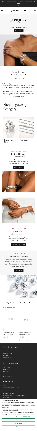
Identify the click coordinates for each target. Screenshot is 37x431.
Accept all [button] (18, 420)
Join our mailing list (6, 1)
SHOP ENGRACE (18, 30)
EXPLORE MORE (18, 270)
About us (6, 351)
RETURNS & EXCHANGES (9, 374)
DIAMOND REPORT (8, 376)
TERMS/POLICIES (7, 358)
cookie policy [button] (26, 416)
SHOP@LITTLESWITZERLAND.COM (11, 387)
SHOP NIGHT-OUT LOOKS (18, 244)
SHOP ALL (5, 114)
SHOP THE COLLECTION (18, 78)
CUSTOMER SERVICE (8, 393)
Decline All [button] (18, 427)
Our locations (7, 353)
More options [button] (18, 423)
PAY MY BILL (6, 371)
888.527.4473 (6, 397)
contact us (7, 367)
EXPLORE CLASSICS (18, 167)
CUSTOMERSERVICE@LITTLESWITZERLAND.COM (14, 395)
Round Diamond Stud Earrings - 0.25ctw (9, 333)
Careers (5, 355)
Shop (4, 385)
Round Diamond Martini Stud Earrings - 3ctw (26, 333)
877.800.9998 (6, 390)
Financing (6, 369)
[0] (34, 11)
